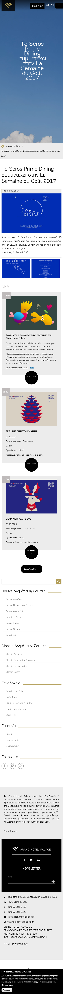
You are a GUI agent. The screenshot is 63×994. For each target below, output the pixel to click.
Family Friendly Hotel (16, 709)
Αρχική (9, 146)
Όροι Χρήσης (10, 831)
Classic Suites (13, 672)
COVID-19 (11, 715)
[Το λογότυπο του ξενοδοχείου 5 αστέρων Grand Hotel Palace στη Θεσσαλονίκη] (8, 6)
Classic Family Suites (16, 666)
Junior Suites (12, 623)
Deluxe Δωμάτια (14, 599)
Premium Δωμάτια (15, 617)
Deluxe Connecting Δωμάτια (20, 605)
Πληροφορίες (7, 985)
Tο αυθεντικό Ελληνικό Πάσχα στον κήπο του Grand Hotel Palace (28, 336)
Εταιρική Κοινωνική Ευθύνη (19, 703)
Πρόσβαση (11, 697)
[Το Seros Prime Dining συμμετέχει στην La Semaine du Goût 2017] (16, 268)
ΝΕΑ (18, 146)
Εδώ (32, 367)
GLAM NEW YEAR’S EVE (18, 518)
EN (52, 5)
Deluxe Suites (13, 629)
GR (47, 5)
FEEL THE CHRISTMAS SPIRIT (21, 431)
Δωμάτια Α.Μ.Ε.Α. (15, 611)
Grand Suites (12, 635)
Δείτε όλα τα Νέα (30, 569)
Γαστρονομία (12, 740)
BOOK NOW (37, 6)
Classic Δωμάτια (14, 654)
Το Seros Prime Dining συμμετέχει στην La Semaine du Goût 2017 (30, 153)
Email (11, 877)
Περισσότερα (31, 376)
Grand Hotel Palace (15, 691)
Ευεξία (9, 734)
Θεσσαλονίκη (12, 746)
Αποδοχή (7, 990)
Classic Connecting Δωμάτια (20, 660)
